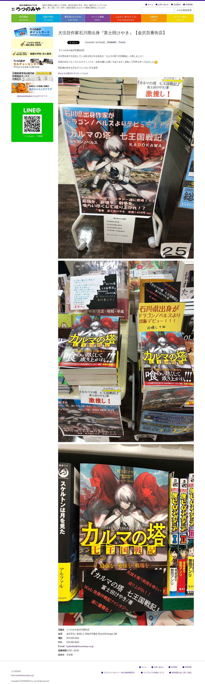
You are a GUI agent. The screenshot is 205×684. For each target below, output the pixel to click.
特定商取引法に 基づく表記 (181, 672)
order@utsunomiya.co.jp (25, 675)
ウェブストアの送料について (153, 672)
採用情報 (189, 4)
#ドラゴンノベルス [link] (79, 73)
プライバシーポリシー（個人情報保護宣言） (120, 672)
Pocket (122, 42)
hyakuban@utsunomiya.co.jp (79, 646)
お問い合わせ (163, 4)
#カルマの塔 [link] (64, 73)
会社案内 (177, 4)
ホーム (150, 4)
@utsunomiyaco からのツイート (32, 96)
